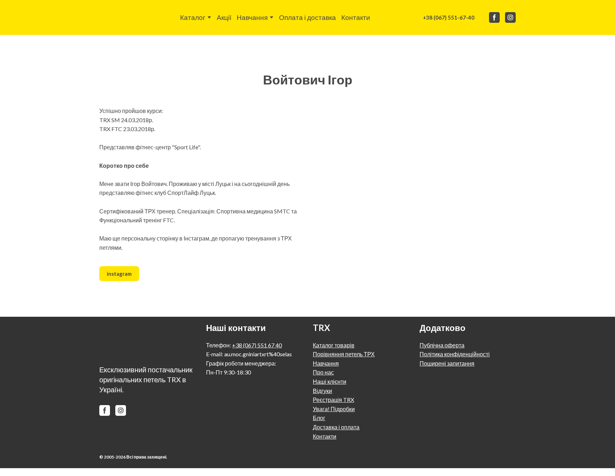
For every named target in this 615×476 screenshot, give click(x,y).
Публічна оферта (442, 345)
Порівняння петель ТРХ (344, 354)
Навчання (252, 17)
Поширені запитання (447, 363)
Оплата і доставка (307, 17)
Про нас (323, 372)
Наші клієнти (329, 381)
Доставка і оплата (336, 427)
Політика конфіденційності (455, 354)
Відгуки (322, 390)
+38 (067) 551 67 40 (257, 345)
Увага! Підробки (334, 408)
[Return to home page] (116, 17)
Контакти (355, 17)
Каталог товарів (333, 345)
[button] (448, 17)
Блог (319, 417)
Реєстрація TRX (333, 399)
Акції (224, 17)
